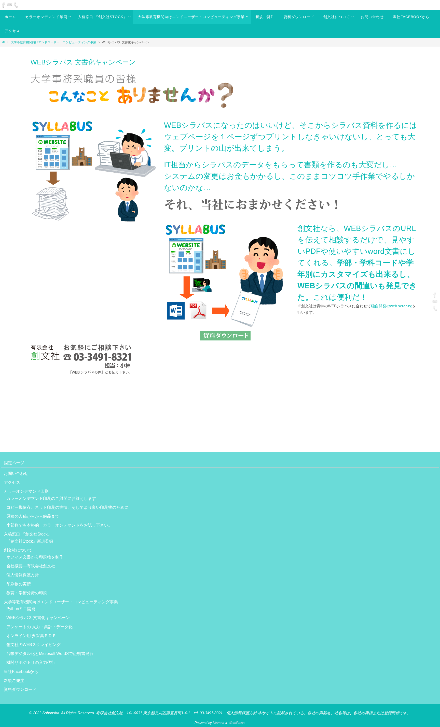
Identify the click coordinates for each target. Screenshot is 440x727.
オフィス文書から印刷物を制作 (34, 557)
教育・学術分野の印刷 (26, 593)
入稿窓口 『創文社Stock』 (28, 534)
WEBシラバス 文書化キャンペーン (38, 617)
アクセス (12, 482)
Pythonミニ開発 (20, 609)
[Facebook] (3, 4)
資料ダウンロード (20, 689)
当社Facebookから (21, 671)
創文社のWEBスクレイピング (33, 644)
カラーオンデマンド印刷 (26, 491)
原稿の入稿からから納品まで (34, 516)
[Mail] (9, 4)
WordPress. (237, 723)
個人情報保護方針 (22, 575)
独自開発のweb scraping (391, 306)
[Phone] (15, 4)
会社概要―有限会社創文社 (30, 566)
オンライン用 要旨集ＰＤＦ (31, 636)
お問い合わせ (16, 473)
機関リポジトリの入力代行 (30, 662)
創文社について (18, 550)
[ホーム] (3, 42)
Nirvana (218, 723)
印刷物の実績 (18, 584)
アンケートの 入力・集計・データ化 (39, 627)
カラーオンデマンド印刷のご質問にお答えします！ (53, 498)
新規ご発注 (14, 680)
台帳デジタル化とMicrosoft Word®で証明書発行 (49, 653)
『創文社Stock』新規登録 (29, 541)
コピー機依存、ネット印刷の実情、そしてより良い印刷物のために (67, 507)
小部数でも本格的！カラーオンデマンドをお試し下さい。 (59, 525)
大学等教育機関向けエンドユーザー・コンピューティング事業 (53, 42)
